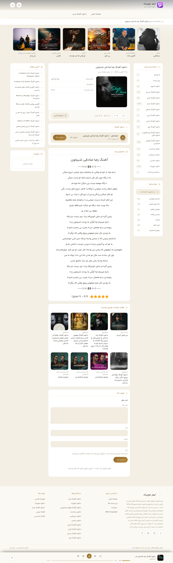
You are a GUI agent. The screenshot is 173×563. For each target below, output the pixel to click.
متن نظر (125, 405)
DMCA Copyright (111, 512)
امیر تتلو (157, 225)
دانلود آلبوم (155, 86)
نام (127, 428)
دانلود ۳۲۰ (60, 137)
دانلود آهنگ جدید (79, 14)
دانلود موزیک (155, 166)
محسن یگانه (155, 214)
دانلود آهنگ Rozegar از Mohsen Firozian (27, 97)
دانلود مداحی (155, 160)
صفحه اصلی (96, 14)
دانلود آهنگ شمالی (153, 109)
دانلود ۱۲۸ (74, 137)
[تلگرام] (141, 533)
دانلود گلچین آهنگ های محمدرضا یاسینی (27, 89)
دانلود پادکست (154, 149)
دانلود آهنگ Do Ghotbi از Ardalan (26, 81)
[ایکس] (154, 533)
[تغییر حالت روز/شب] (19, 5)
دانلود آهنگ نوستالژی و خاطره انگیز (151, 134)
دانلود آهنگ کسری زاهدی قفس (27, 126)
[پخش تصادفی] (100, 556)
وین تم (12, 548)
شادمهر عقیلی (154, 204)
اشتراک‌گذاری (58, 115)
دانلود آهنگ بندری (153, 92)
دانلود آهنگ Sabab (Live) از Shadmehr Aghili (29, 75)
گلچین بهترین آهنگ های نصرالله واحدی (27, 105)
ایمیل (126, 439)
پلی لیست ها (112, 503)
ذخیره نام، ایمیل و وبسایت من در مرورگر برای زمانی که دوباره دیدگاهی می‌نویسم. (100, 453)
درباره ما (114, 507)
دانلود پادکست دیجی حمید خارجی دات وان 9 (27, 142)
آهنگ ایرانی (40, 512)
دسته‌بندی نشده (154, 172)
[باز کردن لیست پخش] (11, 557)
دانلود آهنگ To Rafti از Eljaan (28, 121)
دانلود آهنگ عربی (153, 115)
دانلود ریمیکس (154, 154)
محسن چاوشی (154, 198)
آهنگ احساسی (39, 516)
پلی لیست (156, 80)
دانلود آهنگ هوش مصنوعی (153, 142)
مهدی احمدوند (154, 230)
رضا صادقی (153, 21)
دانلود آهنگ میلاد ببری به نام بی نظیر (27, 114)
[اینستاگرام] (148, 533)
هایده (157, 220)
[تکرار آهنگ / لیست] (78, 556)
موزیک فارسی (40, 499)
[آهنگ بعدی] (95, 556)
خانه (159, 21)
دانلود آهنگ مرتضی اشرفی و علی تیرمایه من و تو (27, 133)
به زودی (157, 74)
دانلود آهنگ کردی (153, 121)
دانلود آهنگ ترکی (153, 98)
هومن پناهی (155, 209)
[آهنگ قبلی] (83, 556)
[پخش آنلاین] (141, 47)
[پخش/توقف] (89, 556)
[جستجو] (12, 5)
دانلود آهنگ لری (154, 127)
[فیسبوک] (160, 533)
